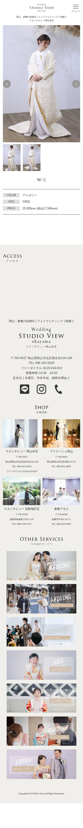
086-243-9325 (44, 363)
